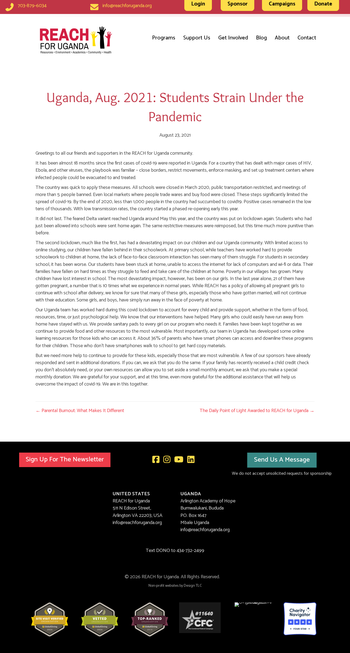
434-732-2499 (190, 550)
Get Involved (233, 37)
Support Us (196, 37)
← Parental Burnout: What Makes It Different (80, 410)
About (282, 37)
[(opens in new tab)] (49, 619)
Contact (307, 37)
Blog (261, 37)
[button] (64, 460)
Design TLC (193, 586)
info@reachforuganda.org (127, 6)
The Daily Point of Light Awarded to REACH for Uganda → (257, 410)
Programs (163, 37)
